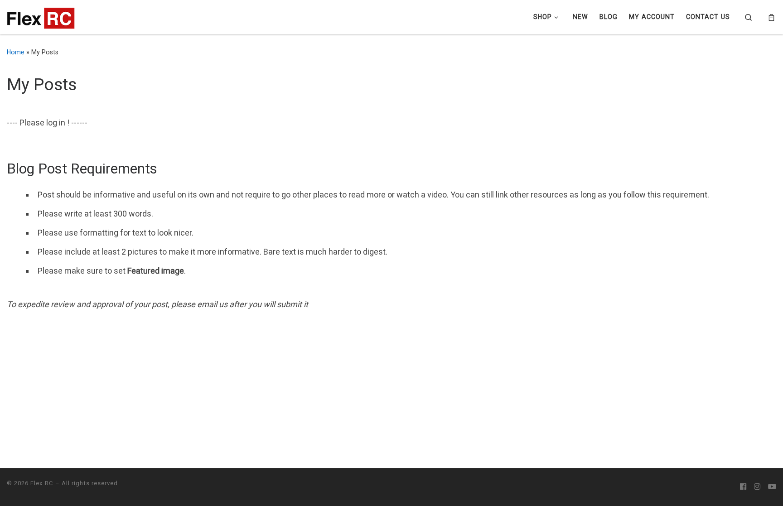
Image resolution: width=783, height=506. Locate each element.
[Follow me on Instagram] (757, 487)
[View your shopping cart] (771, 17)
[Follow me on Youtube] (772, 487)
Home (15, 52)
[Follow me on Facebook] (743, 487)
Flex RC (41, 483)
